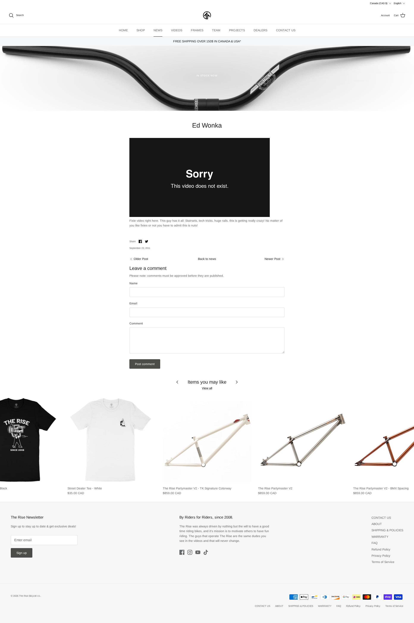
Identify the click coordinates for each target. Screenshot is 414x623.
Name (133, 283)
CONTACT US (285, 30)
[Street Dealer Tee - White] (111, 439)
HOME (123, 30)
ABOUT (377, 524)
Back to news (207, 259)
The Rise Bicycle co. (30, 596)
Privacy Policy (381, 555)
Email (133, 303)
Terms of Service (383, 562)
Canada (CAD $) (378, 3)
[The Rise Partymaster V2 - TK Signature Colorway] (207, 439)
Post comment (145, 364)
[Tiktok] (205, 552)
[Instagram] (189, 552)
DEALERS (260, 30)
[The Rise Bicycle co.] (207, 15)
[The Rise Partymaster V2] (302, 439)
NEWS (158, 30)
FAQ (375, 543)
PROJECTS (237, 30)
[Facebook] (181, 552)
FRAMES (197, 30)
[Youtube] (197, 552)
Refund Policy (381, 549)
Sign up (21, 553)
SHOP (140, 30)
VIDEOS (176, 30)
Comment (136, 323)
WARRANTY (380, 536)
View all (207, 388)
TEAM (216, 30)
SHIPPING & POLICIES (387, 530)
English (397, 3)
